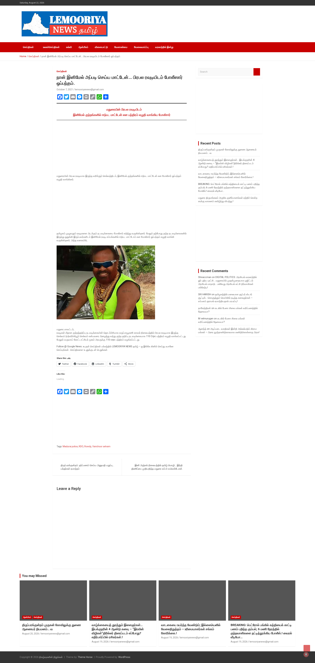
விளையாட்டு (101, 47)
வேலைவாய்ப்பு (141, 47)
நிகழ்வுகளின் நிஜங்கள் (51, 657)
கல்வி (69, 47)
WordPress (124, 657)
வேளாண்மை (120, 47)
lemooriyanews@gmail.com (89, 89)
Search (256, 72)
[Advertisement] (122, 148)
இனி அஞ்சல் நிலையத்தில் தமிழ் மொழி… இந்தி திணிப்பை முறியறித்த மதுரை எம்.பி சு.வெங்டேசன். (157, 467)
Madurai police (70, 446)
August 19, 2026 (100, 641)
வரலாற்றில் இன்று (164, 47)
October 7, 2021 (65, 89)
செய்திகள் (28, 47)
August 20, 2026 (30, 633)
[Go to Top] (307, 648)
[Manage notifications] (306, 654)
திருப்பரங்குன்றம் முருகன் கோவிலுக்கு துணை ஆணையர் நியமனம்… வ (51, 627)
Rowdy (87, 446)
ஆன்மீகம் (83, 47)
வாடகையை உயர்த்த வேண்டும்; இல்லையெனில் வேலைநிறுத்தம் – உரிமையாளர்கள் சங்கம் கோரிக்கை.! (190, 629)
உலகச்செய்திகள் (51, 47)
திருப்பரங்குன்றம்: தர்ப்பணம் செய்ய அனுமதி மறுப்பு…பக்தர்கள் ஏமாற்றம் (87, 467)
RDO (81, 446)
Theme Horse (85, 657)
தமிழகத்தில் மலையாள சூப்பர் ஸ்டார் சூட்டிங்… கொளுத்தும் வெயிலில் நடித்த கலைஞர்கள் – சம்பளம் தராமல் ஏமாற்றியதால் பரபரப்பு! (225, 298)
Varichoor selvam (101, 446)
